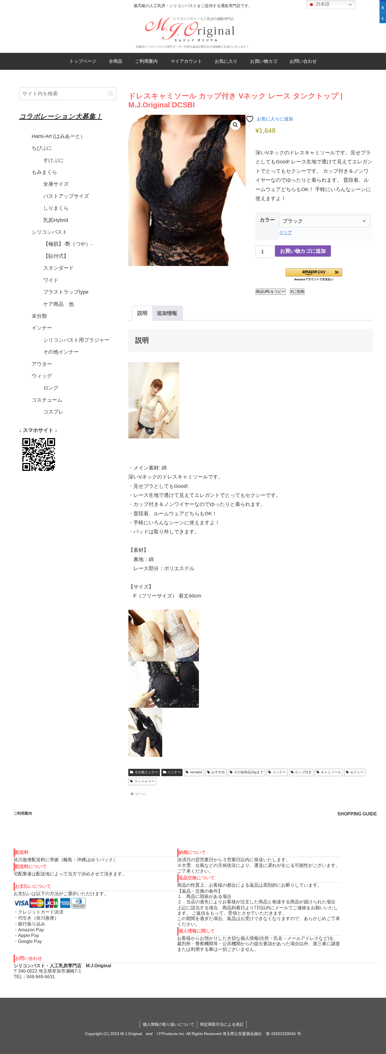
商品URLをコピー (270, 291)
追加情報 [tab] (167, 313)
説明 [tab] (142, 313)
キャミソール (331, 772)
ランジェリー (144, 781)
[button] (235, 125)
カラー (267, 220)
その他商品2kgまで (248, 772)
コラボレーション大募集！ (60, 116)
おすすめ (218, 772)
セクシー (357, 772)
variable (196, 772)
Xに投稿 (297, 291)
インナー (174, 772)
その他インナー (146, 772)
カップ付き (303, 772)
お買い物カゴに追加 (303, 251)
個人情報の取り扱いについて (168, 1024)
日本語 (322, 4)
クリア (285, 232)
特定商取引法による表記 (222, 1024)
